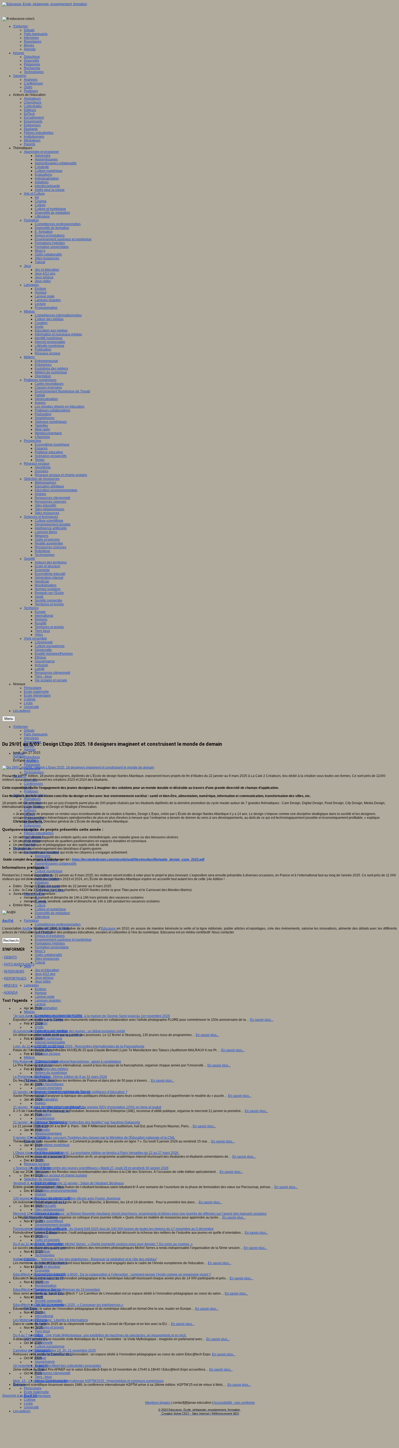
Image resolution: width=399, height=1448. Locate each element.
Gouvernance (45, 1362)
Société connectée (48, 1301)
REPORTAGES (15, 978)
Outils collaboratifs (48, 955)
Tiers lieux (42, 1331)
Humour (41, 993)
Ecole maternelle (36, 1392)
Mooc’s (40, 951)
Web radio (42, 1130)
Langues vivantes (48, 1000)
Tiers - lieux (43, 1377)
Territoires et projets (49, 1327)
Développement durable (53, 1225)
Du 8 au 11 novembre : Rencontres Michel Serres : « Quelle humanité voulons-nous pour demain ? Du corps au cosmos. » (103, 1244)
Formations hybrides (50, 943)
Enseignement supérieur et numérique (63, 940)
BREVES (10, 985)
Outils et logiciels (47, 1240)
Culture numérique (48, 871)
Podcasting (43, 1114)
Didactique (32, 757)
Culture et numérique (50, 909)
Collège (30, 1400)
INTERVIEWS (14, 971)
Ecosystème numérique (52, 1145)
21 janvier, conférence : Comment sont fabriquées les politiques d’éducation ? (70, 1092)
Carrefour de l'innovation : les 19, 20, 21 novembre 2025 (54, 1350)
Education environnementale (56, 1190)
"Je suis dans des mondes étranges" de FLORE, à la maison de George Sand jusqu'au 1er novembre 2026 (91, 1016)
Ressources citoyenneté (52, 1373)
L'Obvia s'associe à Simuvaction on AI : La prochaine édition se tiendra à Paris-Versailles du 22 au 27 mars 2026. (96, 1153)
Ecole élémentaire (37, 1396)
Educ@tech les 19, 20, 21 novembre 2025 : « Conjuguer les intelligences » (68, 1305)
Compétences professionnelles (58, 924)
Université (31, 1407)
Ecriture (40, 989)
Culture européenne (50, 1346)
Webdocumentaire (48, 1133)
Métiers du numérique (51, 1073)
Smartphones (45, 1118)
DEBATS (10, 957)
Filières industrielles (38, 833)
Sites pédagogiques (49, 1209)
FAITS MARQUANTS (19, 964)
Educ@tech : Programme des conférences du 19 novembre (56, 1290)
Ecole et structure (47, 1266)
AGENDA (11, 992)
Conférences (33, 784)
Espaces (41, 1149)
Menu (8, 719)
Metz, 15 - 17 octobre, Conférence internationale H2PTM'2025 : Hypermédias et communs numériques (88, 1381)
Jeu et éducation (47, 970)
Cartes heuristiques (49, 1084)
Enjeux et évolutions (50, 936)
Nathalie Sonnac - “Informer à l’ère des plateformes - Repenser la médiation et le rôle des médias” (85, 1259)
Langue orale (45, 997)
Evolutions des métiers (51, 1069)
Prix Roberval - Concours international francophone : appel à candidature (67, 1061)
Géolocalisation (46, 1099)
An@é (31, 760)
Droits (39, 1027)
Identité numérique (48, 1038)
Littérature (42, 917)
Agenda (30, 749)
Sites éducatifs (45, 1206)
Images (40, 1103)
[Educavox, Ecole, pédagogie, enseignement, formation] (44, 4)
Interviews (31, 738)
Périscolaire (33, 1388)
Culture (40, 905)
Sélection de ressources (41, 1179)
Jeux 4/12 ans (45, 974)
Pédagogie (32, 765)
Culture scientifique (49, 1221)
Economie (42, 1270)
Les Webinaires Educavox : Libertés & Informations (50, 1320)
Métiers (29, 1057)
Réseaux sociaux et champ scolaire (61, 1175)
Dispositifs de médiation (52, 913)
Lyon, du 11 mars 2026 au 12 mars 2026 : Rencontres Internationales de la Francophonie (78, 1046)
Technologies (34, 772)
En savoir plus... (261, 1020)
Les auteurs (21, 1411)
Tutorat (40, 962)
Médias (29, 1012)
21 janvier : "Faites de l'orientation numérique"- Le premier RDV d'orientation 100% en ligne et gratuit (87, 1107)
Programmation (46, 1008)
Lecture (40, 1004)
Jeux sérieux (44, 978)
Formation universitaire (52, 947)
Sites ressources (47, 959)
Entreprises (32, 825)
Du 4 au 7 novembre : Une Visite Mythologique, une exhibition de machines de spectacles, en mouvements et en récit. (99, 1335)
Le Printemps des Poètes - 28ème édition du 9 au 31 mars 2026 (60, 1077)
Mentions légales (157, 1403)
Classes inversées (48, 1088)
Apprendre (42, 856)
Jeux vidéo (43, 981)
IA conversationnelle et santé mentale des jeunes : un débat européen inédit (69, 1031)
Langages (31, 985)
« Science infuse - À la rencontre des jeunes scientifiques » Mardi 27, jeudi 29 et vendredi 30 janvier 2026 (91, 1168)
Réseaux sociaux (47, 1054)
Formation (31, 921)
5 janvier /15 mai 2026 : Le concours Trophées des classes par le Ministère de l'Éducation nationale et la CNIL (94, 1137)
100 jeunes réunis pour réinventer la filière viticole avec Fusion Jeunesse (67, 1198)
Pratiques (31, 791)
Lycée (28, 1403)
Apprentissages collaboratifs (56, 863)
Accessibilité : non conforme (234, 1403)
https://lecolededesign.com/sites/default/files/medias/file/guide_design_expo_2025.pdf (138, 859)
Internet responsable (50, 1042)
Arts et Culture (34, 894)
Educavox (109, 928)
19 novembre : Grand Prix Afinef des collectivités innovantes (57, 1366)
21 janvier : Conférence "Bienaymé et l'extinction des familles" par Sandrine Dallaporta (76, 1122)
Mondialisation (45, 1286)
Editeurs (30, 810)
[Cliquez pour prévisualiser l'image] (78, 767)
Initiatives (42, 882)
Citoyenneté (44, 1343)
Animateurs (32, 799)
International (44, 1316)
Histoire (40, 1194)
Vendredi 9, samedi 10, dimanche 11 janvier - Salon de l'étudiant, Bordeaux (68, 1183)
